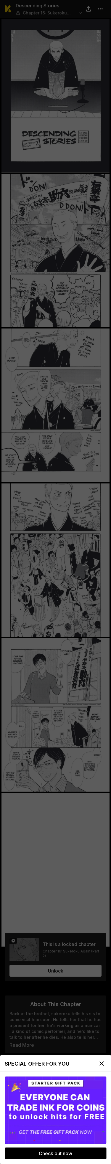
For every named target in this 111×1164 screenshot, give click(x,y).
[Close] (101, 1063)
